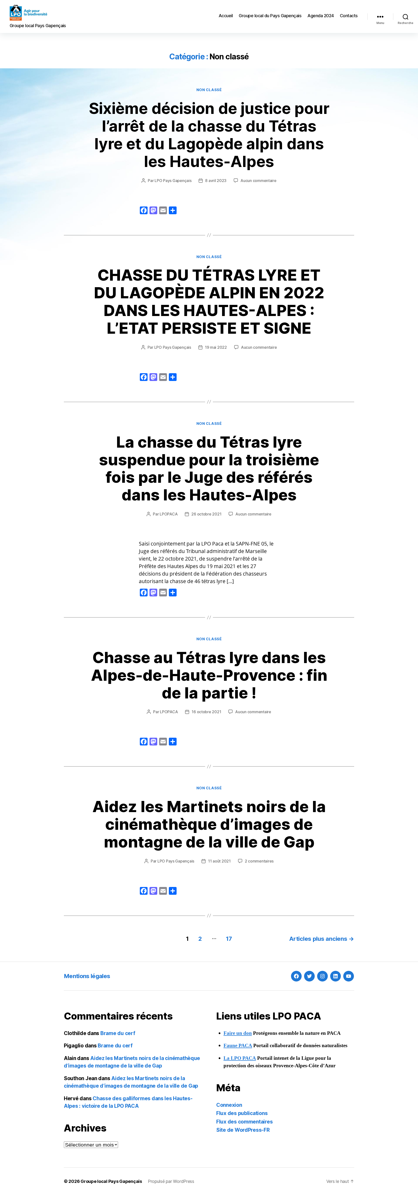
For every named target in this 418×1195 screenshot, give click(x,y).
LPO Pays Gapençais (173, 180)
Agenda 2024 (320, 15)
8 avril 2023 (215, 180)
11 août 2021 (219, 861)
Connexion (229, 1105)
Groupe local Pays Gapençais (111, 1181)
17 (229, 938)
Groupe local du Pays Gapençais (270, 15)
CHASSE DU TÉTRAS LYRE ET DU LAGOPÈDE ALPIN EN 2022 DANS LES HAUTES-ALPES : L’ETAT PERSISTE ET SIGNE (209, 301)
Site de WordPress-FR (243, 1130)
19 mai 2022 (216, 347)
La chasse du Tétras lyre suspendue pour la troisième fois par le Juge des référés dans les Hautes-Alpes (209, 468)
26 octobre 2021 (206, 514)
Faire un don (238, 1033)
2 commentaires (259, 861)
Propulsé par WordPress (171, 1181)
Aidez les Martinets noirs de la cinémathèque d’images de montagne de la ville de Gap (209, 824)
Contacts (349, 15)
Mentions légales (87, 976)
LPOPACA (169, 514)
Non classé (209, 90)
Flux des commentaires (244, 1122)
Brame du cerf (117, 1033)
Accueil (226, 15)
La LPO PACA (240, 1058)
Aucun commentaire (258, 180)
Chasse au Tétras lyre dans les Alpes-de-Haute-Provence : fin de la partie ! (209, 675)
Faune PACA (238, 1045)
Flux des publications (242, 1113)
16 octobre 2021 (206, 711)
